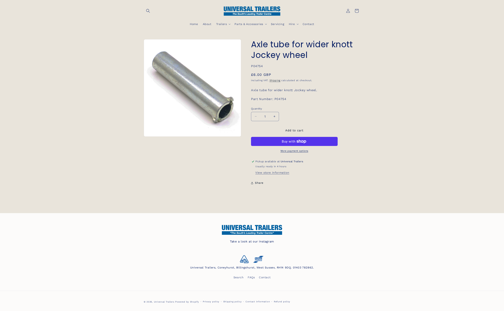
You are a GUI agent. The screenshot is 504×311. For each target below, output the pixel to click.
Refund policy (282, 301)
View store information (272, 172)
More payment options (294, 150)
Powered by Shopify (187, 302)
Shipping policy (232, 301)
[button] (148, 10)
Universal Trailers (164, 302)
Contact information (258, 301)
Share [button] (259, 182)
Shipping (275, 80)
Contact (265, 277)
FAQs (251, 277)
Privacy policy (211, 301)
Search (238, 277)
